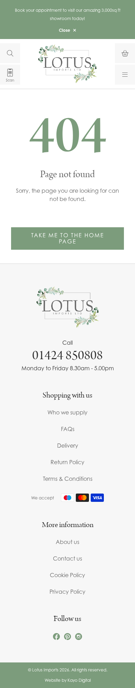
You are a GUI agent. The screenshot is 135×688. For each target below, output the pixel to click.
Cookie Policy (67, 575)
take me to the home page (67, 238)
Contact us (67, 558)
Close (64, 30)
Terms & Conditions (67, 478)
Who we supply (67, 412)
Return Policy (67, 462)
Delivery (67, 445)
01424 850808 (67, 355)
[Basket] (125, 53)
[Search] (10, 53)
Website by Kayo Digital (68, 680)
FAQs (67, 429)
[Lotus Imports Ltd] (67, 63)
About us (67, 541)
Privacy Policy (68, 591)
